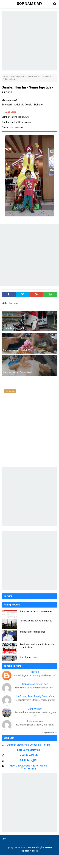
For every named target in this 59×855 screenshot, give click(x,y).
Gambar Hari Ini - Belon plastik (16, 122)
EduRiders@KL (28, 760)
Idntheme (35, 851)
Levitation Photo (29, 755)
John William (35, 708)
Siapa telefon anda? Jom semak (36, 611)
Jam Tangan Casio (29, 657)
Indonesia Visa (35, 721)
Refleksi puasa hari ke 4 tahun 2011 (37, 620)
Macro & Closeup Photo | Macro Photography (29, 767)
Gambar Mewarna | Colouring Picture (29, 744)
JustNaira (53, 733)
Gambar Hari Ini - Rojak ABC (15, 117)
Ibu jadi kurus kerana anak (32, 631)
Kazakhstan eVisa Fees (35, 684)
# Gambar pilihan (10, 303)
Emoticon (10, 391)
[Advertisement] (29, 40)
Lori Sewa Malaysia (28, 749)
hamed (35, 671)
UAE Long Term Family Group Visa (35, 696)
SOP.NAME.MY (28, 847)
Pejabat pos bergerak (12, 127)
